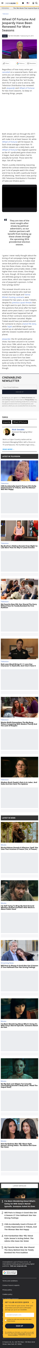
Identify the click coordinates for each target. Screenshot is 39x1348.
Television (5, 14)
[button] (2, 3)
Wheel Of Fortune (20, 422)
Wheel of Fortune (9, 142)
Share (7, 63)
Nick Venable (15, 36)
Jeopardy (6, 422)
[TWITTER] (13, 434)
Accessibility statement (10, 1299)
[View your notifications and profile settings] (23, 3)
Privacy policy (7, 1290)
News (5, 36)
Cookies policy (7, 1294)
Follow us (21, 63)
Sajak (9, 326)
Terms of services (27, 398)
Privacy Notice (29, 400)
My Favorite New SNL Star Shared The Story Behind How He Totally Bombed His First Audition (19, 1250)
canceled (6, 72)
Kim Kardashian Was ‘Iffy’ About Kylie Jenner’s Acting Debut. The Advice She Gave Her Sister (18, 1238)
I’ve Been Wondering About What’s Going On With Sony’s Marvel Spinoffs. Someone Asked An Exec (19, 1203)
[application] (19, 196)
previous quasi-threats (22, 302)
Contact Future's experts (10, 1285)
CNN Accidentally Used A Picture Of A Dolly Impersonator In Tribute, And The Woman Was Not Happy (20, 1227)
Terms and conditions (10, 1281)
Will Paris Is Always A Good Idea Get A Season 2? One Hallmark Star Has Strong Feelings (20, 1215)
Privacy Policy (21, 1333)
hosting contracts (16, 297)
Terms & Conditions (13, 1335)
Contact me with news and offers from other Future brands (19, 1320)
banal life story (29, 324)
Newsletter (33, 63)
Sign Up (19, 1326)
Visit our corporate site (18, 1266)
